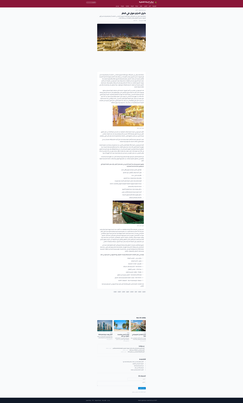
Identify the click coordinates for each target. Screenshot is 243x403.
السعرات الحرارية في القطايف (138, 363)
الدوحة (132, 6)
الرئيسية (154, 6)
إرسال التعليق (142, 388)
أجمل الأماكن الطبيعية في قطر (139, 335)
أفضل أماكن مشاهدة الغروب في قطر (123, 335)
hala (145, 20)
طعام (141, 6)
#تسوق (127, 291)
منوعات (122, 6)
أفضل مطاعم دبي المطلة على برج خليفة (136, 350)
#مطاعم (132, 291)
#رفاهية (139, 291)
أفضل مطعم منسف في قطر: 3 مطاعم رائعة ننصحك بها (133, 361)
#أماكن (123, 291)
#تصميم (144, 291)
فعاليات (127, 6)
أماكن (145, 6)
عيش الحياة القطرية (142, 10)
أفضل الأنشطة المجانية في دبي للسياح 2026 (136, 352)
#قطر (136, 291)
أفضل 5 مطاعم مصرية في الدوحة (137, 369)
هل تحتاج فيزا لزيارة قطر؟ (139, 365)
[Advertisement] (121, 61)
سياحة (136, 6)
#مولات (115, 291)
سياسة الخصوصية (98, 400)
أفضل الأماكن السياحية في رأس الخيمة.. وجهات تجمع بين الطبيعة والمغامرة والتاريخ (128, 348)
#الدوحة (119, 291)
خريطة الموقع (88, 400)
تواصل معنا (104, 400)
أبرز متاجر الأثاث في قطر (139, 367)
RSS (93, 400)
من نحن (117, 6)
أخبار (150, 6)
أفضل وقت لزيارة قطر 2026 (105, 334)
